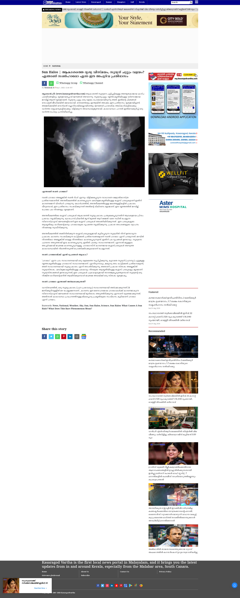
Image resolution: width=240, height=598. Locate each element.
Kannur (109, 2)
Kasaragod (96, 2)
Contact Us (124, 572)
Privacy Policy (165, 572)
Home (68, 2)
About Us (85, 572)
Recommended (156, 331)
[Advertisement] (117, 45)
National (56, 66)
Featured (153, 292)
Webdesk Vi (49, 88)
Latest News (81, 2)
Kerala (142, 2)
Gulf (132, 2)
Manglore (121, 2)
